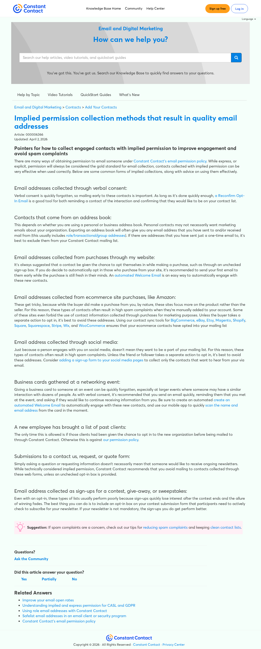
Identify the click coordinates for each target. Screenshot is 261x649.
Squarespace (39, 325)
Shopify (239, 320)
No (74, 579)
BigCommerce (183, 320)
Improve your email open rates (48, 600)
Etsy (210, 320)
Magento (223, 320)
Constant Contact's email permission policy (58, 621)
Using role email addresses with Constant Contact (64, 610)
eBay (200, 320)
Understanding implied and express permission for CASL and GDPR (78, 605)
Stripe (56, 325)
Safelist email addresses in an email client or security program (74, 615)
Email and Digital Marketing (37, 107)
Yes (24, 579)
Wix (66, 325)
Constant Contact (146, 644)
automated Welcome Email (138, 275)
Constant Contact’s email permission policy (170, 161)
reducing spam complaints (165, 527)
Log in (239, 9)
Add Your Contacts (101, 107)
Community (133, 8)
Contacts (73, 107)
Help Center (155, 8)
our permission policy (120, 439)
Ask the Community (31, 558)
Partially (49, 579)
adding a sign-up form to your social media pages (101, 360)
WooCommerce (92, 325)
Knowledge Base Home (103, 8)
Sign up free (217, 8)
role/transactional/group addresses (95, 235)
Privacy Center (174, 644)
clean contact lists (225, 527)
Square (20, 325)
